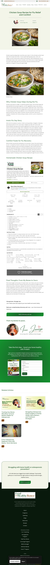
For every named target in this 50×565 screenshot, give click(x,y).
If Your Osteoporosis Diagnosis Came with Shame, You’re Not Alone (9, 441)
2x (40, 214)
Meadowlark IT (38, 564)
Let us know (24, 273)
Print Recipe (16, 182)
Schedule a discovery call (25, 482)
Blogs (25, 518)
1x (38, 214)
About (25, 510)
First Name (24, 361)
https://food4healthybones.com (14, 167)
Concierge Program (25, 541)
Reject (23, 561)
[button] (7, 179)
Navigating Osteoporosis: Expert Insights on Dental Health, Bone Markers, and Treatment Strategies (33, 415)
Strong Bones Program (25, 535)
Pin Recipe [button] (35, 182)
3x (42, 214)
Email (23, 368)
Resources (25, 520)
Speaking (25, 515)
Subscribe (24, 373)
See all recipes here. (25, 191)
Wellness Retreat (25, 546)
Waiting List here (22, 189)
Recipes (25, 523)
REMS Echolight (25, 544)
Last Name (23, 365)
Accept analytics (14, 561)
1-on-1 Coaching (25, 532)
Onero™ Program (25, 549)
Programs (25, 513)
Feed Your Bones (25, 539)
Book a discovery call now (25, 314)
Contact (25, 525)
